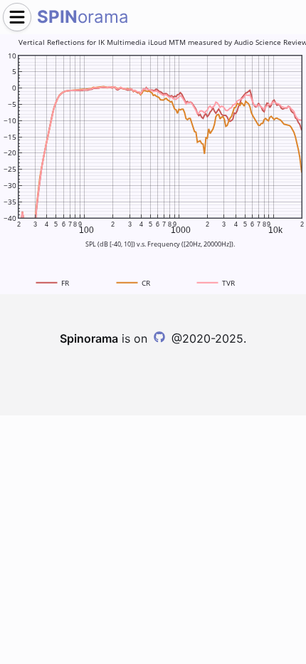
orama (83, 16)
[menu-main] (17, 17)
